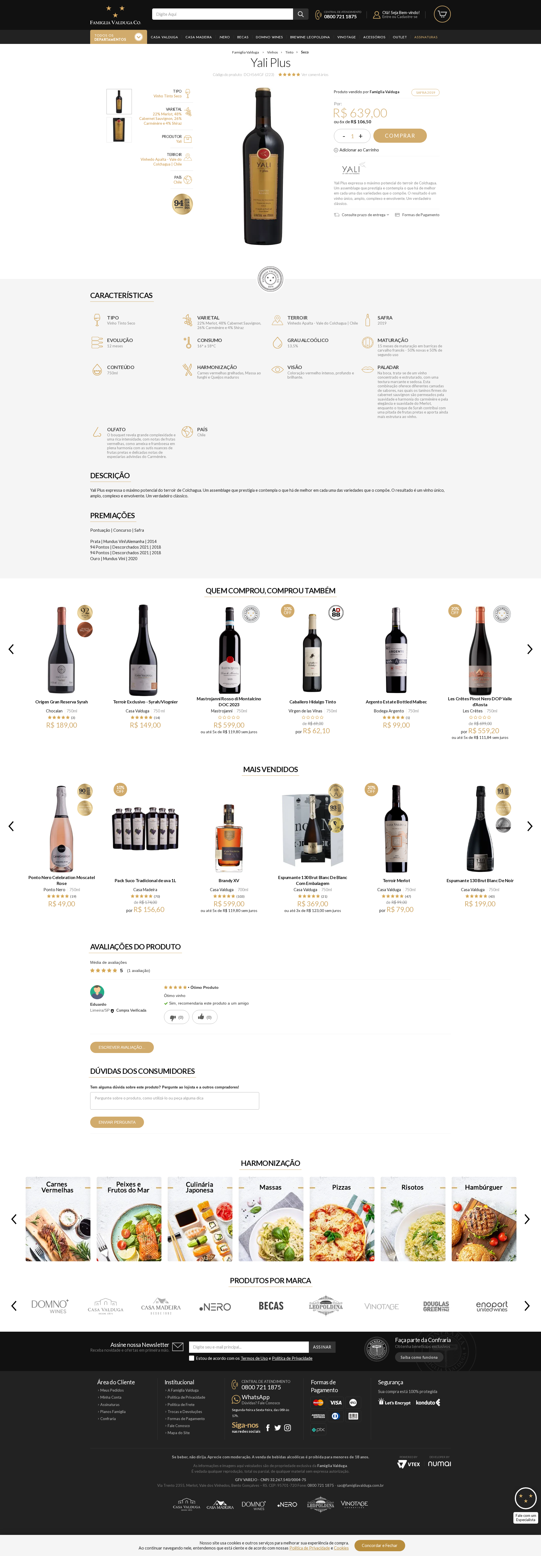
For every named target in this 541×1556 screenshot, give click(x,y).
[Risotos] (413, 1219)
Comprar (400, 136)
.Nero (224, 37)
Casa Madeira (198, 37)
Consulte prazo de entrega (363, 215)
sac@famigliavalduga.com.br (360, 1485)
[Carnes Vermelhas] (58, 1219)
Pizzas (342, 1219)
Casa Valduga (164, 37)
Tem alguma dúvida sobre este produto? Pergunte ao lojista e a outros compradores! (164, 1087)
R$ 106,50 (361, 121)
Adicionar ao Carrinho (359, 149)
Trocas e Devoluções (185, 1411)
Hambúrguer (484, 1219)
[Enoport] (492, 1306)
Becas (243, 37)
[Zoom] (119, 101)
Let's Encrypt (394, 1401)
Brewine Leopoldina (310, 37)
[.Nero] (215, 1306)
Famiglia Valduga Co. (115, 15)
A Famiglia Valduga (183, 1390)
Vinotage (346, 37)
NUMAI (439, 1463)
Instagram (287, 1427)
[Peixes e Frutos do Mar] (129, 1219)
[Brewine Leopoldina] (326, 1306)
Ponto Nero (54, 889)
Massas (271, 1219)
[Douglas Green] (436, 1306)
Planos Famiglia (113, 1411)
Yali (353, 169)
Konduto (428, 1401)
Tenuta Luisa (221, 710)
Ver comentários (315, 74)
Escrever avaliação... (122, 1047)
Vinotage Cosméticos (354, 1504)
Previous (9, 649)
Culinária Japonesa (200, 1219)
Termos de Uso (254, 1358)
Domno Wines (269, 37)
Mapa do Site (179, 1432)
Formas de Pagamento (421, 215)
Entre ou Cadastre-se (399, 16)
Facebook (267, 1427)
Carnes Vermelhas (58, 1219)
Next (531, 649)
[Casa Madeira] (160, 1306)
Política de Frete (181, 1404)
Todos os (110, 38)
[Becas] (271, 1306)
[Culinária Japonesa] (200, 1219)
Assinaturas (426, 37)
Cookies (341, 1548)
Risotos (413, 1219)
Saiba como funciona (419, 1357)
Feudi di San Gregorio (389, 710)
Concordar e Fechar (380, 1545)
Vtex (408, 1464)
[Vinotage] (381, 1306)
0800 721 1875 (340, 16)
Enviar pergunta (117, 1122)
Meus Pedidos (112, 1390)
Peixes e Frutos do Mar (129, 1219)
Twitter (277, 1427)
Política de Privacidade (292, 1358)
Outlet (400, 37)
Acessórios (374, 37)
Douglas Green (305, 710)
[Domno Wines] (50, 1306)
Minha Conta (110, 1397)
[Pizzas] (342, 1219)
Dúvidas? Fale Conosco (261, 1403)
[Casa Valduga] (105, 1306)
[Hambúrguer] (484, 1219)
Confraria (108, 1418)
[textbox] (222, 14)
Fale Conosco (179, 1425)
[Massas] (271, 1219)
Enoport (492, 1306)
